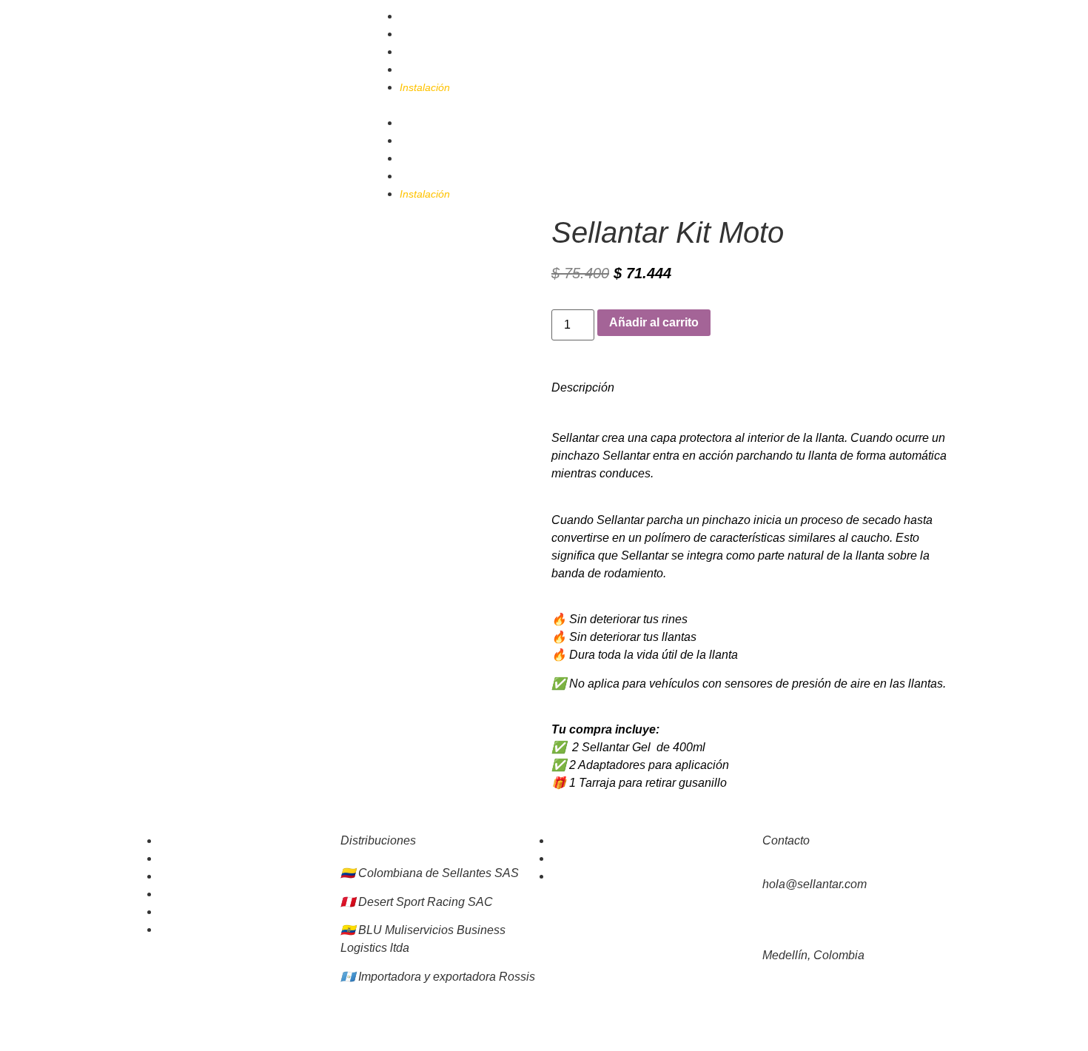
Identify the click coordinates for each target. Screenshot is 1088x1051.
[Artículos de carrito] (907, 14)
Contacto (421, 69)
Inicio (412, 16)
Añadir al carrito (654, 322)
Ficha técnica (190, 841)
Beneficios (183, 858)
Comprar (420, 34)
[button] (544, 105)
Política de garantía (204, 876)
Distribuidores (432, 52)
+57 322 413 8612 (805, 920)
